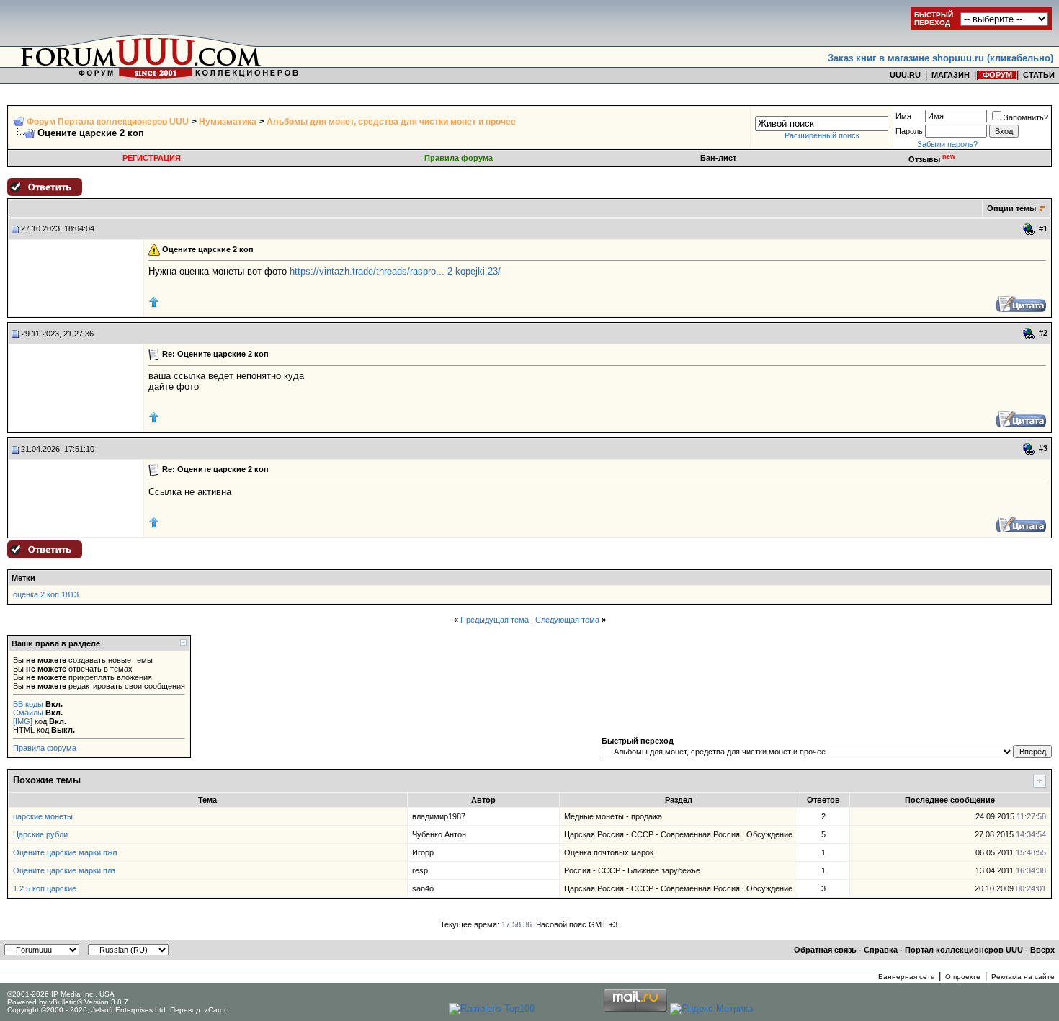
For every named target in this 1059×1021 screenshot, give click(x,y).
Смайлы (28, 712)
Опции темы (1011, 208)
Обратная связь (825, 949)
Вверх (1042, 949)
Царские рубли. (41, 834)
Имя (903, 116)
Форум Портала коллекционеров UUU (108, 122)
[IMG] (22, 721)
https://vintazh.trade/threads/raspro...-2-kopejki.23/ (395, 271)
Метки (23, 578)
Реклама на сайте (1023, 977)
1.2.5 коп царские (44, 888)
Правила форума (458, 157)
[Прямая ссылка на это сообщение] (1029, 229)
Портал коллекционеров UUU (964, 949)
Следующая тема (567, 619)
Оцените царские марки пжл (65, 852)
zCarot (215, 1010)
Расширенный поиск (822, 135)
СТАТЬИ (1039, 75)
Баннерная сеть (906, 977)
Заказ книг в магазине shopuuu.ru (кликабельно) (940, 58)
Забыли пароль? (947, 144)
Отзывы (931, 159)
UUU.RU (905, 75)
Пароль (909, 131)
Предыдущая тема (494, 619)
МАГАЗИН (950, 75)
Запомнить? (1026, 117)
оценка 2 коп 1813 (46, 594)
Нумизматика (227, 122)
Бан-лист (718, 157)
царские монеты (43, 816)
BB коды (28, 704)
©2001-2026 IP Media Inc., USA (61, 994)
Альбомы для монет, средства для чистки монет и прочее (391, 122)
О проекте (963, 977)
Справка (881, 949)
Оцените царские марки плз (64, 870)
